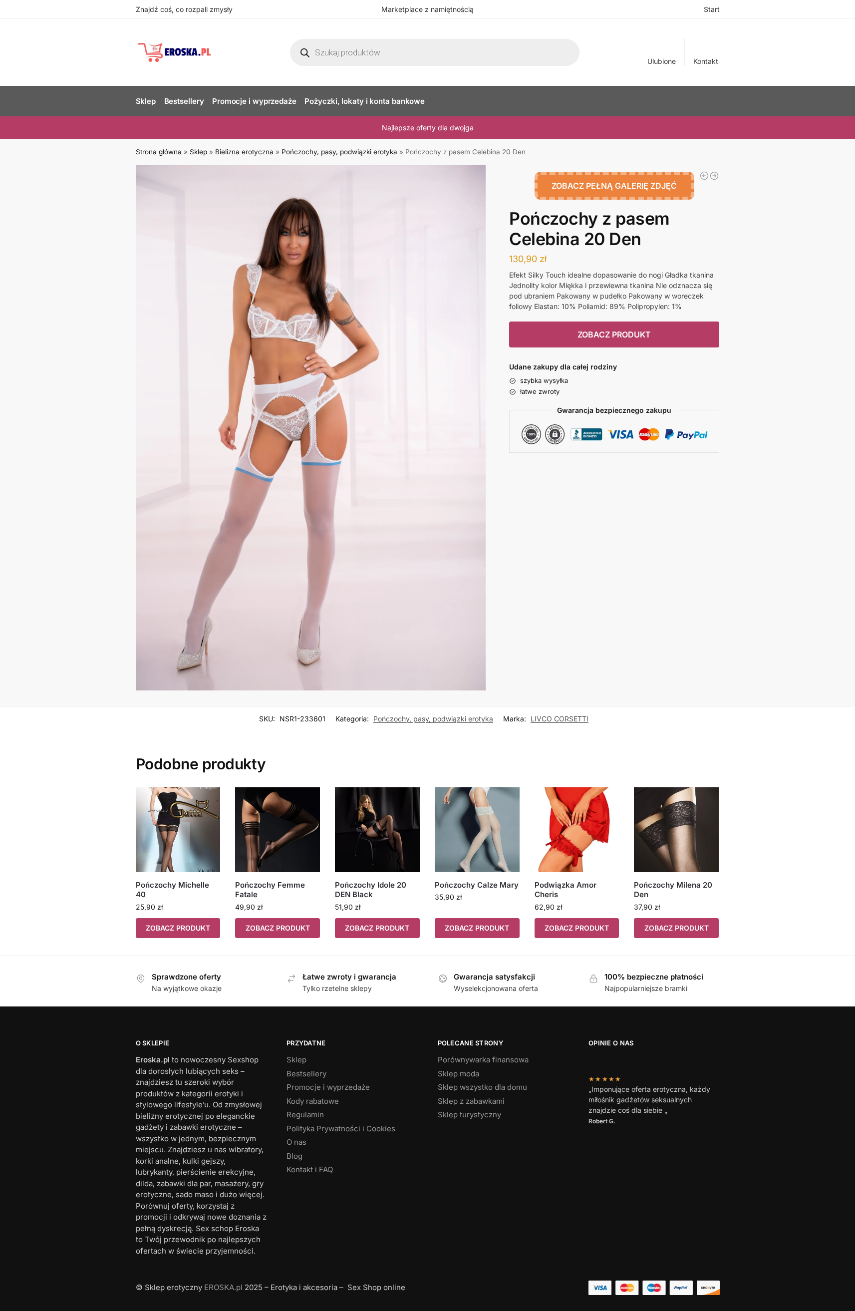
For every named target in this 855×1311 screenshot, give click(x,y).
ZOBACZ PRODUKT (614, 334)
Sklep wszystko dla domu (482, 1087)
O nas (296, 1142)
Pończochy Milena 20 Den (673, 890)
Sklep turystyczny (469, 1114)
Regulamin (305, 1114)
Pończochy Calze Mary (477, 885)
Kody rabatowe (312, 1101)
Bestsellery (306, 1073)
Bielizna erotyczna (244, 152)
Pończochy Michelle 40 (172, 890)
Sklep (198, 152)
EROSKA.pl (223, 1287)
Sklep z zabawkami (471, 1101)
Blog (294, 1156)
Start (712, 9)
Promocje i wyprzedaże (328, 1087)
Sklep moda (458, 1073)
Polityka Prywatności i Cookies (340, 1128)
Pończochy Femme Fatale (270, 890)
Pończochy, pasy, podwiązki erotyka (339, 152)
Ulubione (661, 61)
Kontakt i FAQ (309, 1169)
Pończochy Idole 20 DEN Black (370, 890)
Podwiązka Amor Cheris (565, 890)
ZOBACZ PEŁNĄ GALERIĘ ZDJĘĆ (614, 186)
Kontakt (705, 61)
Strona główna (159, 152)
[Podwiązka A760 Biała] (704, 176)
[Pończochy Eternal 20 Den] (714, 176)
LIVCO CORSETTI (559, 718)
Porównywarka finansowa (483, 1059)
